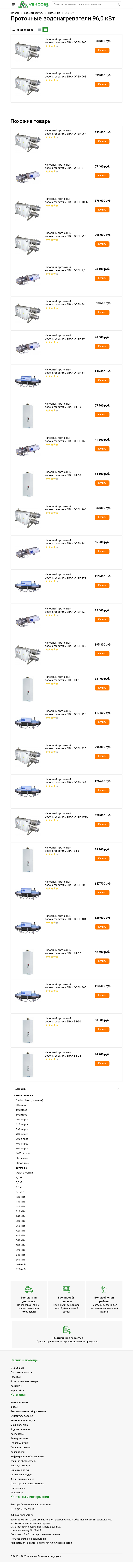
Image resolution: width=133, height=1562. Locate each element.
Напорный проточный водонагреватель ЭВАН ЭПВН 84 (65, 303)
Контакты (16, 1386)
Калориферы (18, 1452)
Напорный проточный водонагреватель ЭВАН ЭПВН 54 (65, 371)
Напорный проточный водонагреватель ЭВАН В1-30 (63, 1020)
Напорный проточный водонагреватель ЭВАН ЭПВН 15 (65, 439)
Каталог (15, 13)
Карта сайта (17, 1390)
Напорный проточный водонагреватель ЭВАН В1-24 (63, 1054)
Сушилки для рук (20, 1470)
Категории (20, 1089)
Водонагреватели (33, 13)
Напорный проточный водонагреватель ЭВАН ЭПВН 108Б (66, 200)
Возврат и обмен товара (24, 1381)
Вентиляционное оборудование (28, 1411)
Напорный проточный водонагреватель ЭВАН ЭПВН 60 (65, 883)
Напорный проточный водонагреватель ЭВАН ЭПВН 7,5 (65, 269)
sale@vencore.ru (24, 1515)
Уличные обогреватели (23, 1461)
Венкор (15, 1504)
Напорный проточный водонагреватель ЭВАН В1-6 (62, 849)
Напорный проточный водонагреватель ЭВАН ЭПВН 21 (65, 166)
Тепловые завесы (20, 1447)
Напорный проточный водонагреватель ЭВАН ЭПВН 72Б (65, 234)
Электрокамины (20, 1438)
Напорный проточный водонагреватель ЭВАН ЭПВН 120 (65, 644)
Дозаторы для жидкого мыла (27, 1483)
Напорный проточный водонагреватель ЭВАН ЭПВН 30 (65, 337)
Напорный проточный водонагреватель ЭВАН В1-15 (63, 405)
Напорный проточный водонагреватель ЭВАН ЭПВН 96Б (65, 75)
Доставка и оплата (21, 1372)
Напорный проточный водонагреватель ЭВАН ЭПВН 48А (65, 917)
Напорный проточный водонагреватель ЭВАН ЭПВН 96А (65, 41)
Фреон (14, 1406)
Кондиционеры (19, 1402)
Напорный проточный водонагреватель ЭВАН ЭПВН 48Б (65, 781)
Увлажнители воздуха (23, 1420)
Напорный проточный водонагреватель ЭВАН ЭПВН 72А (65, 747)
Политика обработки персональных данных (35, 1534)
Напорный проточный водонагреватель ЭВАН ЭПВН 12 (65, 610)
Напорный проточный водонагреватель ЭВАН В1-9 (62, 678)
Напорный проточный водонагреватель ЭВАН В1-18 (63, 473)
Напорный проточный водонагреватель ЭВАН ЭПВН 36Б (65, 576)
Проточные (54, 13)
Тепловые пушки (20, 1443)
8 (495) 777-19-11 (24, 1509)
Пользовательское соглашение (28, 1538)
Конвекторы (17, 1434)
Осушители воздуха (21, 1474)
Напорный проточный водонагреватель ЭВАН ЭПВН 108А (66, 815)
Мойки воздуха (19, 1424)
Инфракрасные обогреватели (27, 1456)
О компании (17, 1367)
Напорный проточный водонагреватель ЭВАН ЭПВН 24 (65, 542)
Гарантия (16, 1376)
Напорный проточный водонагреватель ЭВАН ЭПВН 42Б (65, 712)
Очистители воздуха (22, 1415)
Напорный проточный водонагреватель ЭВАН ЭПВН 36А (65, 986)
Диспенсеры (18, 1488)
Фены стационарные (22, 1479)
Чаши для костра (20, 1465)
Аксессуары (17, 1492)
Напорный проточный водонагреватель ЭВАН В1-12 (63, 952)
